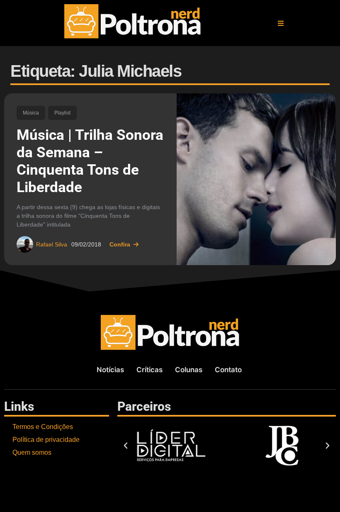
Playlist (62, 113)
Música (31, 113)
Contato (228, 370)
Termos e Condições (42, 426)
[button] (280, 23)
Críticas (149, 370)
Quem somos (31, 452)
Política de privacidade (46, 439)
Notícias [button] (110, 370)
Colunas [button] (188, 370)
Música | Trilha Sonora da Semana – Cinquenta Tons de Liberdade (90, 161)
